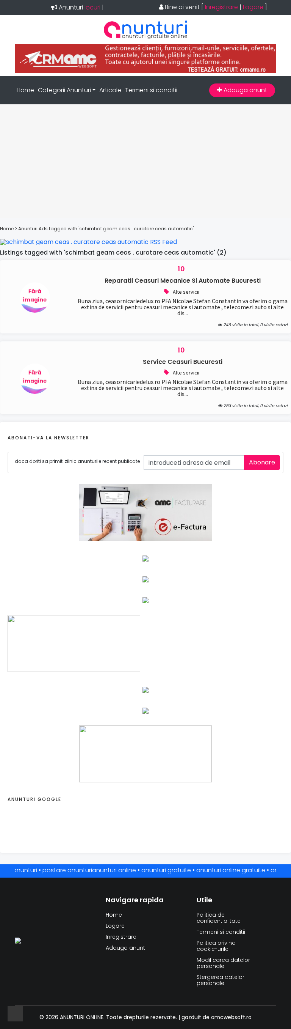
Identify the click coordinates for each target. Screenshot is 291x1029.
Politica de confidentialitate (219, 918)
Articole (110, 90)
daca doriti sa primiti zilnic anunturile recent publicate (77, 461)
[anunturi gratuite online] (145, 37)
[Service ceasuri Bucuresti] (35, 391)
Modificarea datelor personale (223, 963)
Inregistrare (221, 7)
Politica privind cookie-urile (216, 946)
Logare (253, 7)
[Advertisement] (145, 161)
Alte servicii (186, 291)
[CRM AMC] (145, 71)
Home (25, 90)
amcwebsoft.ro (231, 1017)
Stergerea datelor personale (220, 980)
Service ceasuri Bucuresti (182, 361)
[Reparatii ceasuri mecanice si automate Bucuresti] (35, 310)
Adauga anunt (244, 90)
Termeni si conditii (151, 90)
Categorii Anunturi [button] (64, 90)
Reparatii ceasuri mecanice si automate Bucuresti (183, 280)
